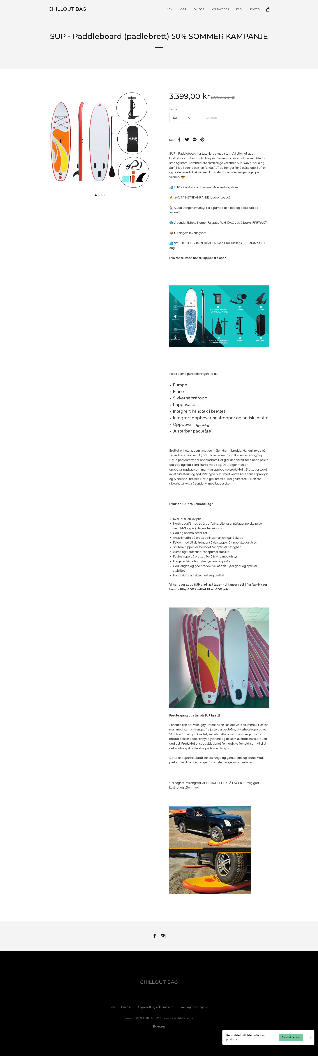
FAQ (239, 9)
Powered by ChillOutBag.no (178, 1018)
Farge (173, 109)
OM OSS (199, 9)
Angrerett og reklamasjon (155, 1007)
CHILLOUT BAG (67, 9)
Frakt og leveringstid (193, 1007)
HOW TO (254, 9)
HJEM (169, 9)
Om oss (126, 1007)
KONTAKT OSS (220, 9)
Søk (112, 1007)
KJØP (183, 9)
